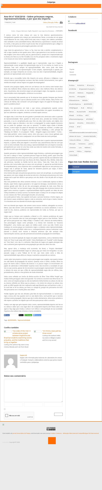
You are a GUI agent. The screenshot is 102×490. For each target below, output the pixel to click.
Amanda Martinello (89, 136)
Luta (80, 147)
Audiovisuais (65, 11)
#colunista (80, 85)
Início (6, 11)
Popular (72, 69)
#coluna (71, 85)
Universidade (73, 155)
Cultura (45, 22)
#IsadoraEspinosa (75, 104)
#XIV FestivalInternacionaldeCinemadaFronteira (83, 131)
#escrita (72, 97)
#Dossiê (72, 93)
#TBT (79, 127)
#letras (71, 112)
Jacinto (90, 144)
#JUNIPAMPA (12, 320)
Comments (73, 75)
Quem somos (17, 11)
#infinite (85, 100)
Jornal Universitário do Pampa (21, 433)
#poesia (71, 123)
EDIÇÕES (89, 11)
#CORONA (72, 89)
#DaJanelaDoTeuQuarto (87, 89)
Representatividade (24, 320)
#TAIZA (71, 127)
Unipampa (87, 151)
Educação (51, 22)
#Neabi (71, 115)
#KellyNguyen (73, 108)
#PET (87, 115)
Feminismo (82, 144)
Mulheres (87, 147)
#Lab (82, 108)
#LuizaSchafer (81, 112)
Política (56, 22)
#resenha (80, 123)
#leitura (89, 108)
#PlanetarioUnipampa (76, 119)
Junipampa (6, 442)
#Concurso (90, 85)
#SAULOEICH (90, 123)
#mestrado (92, 112)
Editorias (30, 11)
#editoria (80, 93)
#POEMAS (89, 119)
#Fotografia (81, 97)
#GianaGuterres (74, 100)
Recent (72, 72)
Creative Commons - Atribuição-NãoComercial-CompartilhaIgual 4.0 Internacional (74, 433)
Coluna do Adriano (75, 140)
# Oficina (80, 115)
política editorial (80, 23)
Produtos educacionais (47, 11)
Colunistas (78, 11)
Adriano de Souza (75, 136)
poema (71, 151)
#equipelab (89, 93)
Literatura (72, 147)
